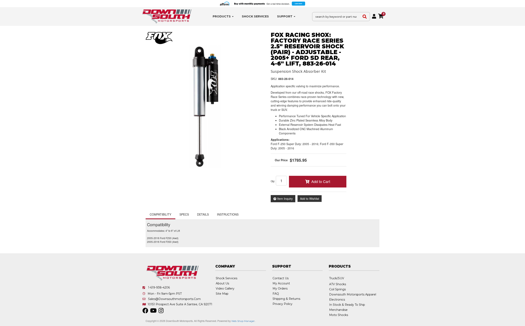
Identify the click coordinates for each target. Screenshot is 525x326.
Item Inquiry (285, 199)
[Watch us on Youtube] (153, 312)
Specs (184, 214)
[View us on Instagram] (161, 312)
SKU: (274, 79)
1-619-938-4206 (159, 287)
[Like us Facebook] (145, 312)
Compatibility (160, 214)
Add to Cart (320, 181)
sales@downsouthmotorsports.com (174, 299)
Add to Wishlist (309, 199)
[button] (223, 16)
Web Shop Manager (243, 321)
